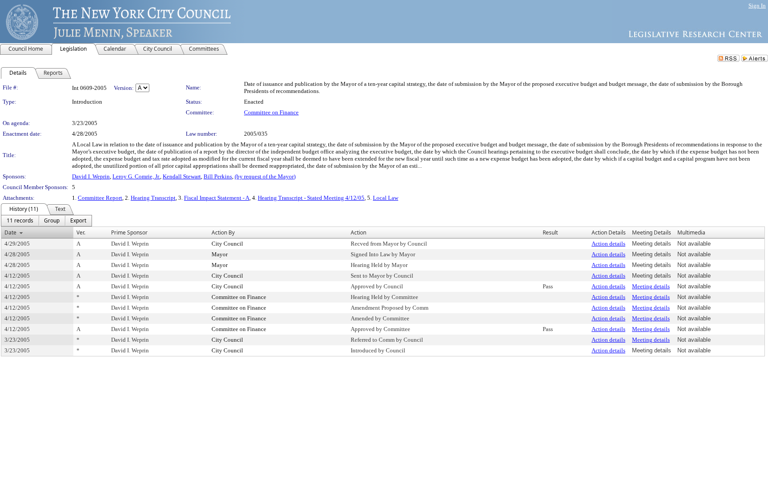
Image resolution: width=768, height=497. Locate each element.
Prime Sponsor (129, 232)
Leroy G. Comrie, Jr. (136, 176)
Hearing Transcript (153, 197)
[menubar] (46, 220)
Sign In (757, 5)
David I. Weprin (91, 176)
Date (10, 232)
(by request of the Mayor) (265, 176)
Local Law (385, 197)
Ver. (80, 232)
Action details (608, 243)
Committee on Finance (271, 112)
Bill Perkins (218, 176)
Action (358, 232)
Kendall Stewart (182, 176)
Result (550, 232)
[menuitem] (20, 220)
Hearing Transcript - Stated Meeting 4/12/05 (311, 197)
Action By (223, 232)
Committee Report (100, 197)
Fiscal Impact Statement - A (216, 197)
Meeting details (651, 286)
